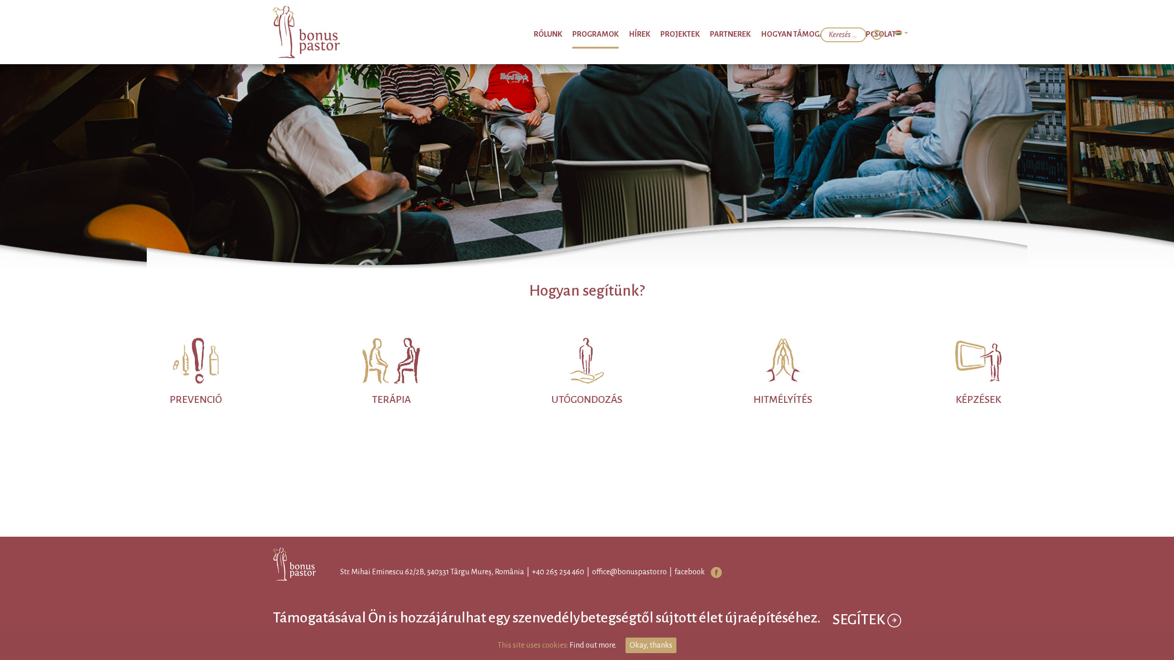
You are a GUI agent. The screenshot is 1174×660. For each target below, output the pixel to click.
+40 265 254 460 (550, 572)
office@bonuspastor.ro (621, 572)
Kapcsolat (880, 34)
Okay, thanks (651, 645)
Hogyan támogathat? (820, 34)
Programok (653, 34)
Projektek (719, 34)
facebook (681, 572)
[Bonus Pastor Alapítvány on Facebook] (708, 572)
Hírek (688, 34)
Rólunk (615, 34)
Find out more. (593, 645)
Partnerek (760, 34)
